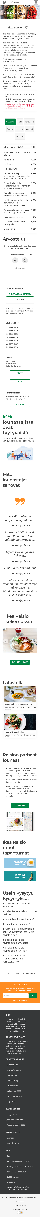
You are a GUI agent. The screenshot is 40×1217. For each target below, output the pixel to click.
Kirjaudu (20, 404)
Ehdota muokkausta (20, 294)
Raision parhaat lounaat (26, 768)
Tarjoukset (11, 1101)
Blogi (9, 1156)
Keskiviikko (29, 122)
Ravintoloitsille (20, 299)
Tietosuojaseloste (22, 1000)
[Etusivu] (4, 2)
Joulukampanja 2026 (15, 1119)
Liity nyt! (22, 399)
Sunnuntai (20, 136)
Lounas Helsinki (13, 1065)
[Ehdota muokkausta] (31, 147)
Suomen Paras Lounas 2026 (18, 1161)
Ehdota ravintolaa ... (14, 1053)
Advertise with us (14, 1143)
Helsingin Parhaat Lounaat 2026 (20, 1166)
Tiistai (19, 122)
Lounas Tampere (14, 1070)
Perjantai (19, 129)
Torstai (10, 129)
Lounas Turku (12, 1075)
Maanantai (10, 122)
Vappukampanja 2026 (16, 1125)
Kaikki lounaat (13, 1177)
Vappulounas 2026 (14, 1096)
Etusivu (8, 973)
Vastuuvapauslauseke (20, 1209)
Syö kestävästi (13, 1182)
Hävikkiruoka (12, 1086)
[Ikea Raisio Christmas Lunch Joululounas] (20, 640)
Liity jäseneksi (12, 1114)
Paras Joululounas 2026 (16, 1172)
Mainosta (11, 1138)
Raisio (20, 382)
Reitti (20, 373)
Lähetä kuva (20, 268)
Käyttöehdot (20, 1202)
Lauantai (29, 129)
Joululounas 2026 (14, 1091)
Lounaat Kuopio (13, 1080)
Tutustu (20, 805)
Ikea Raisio (30, 973)
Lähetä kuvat (20, 662)
